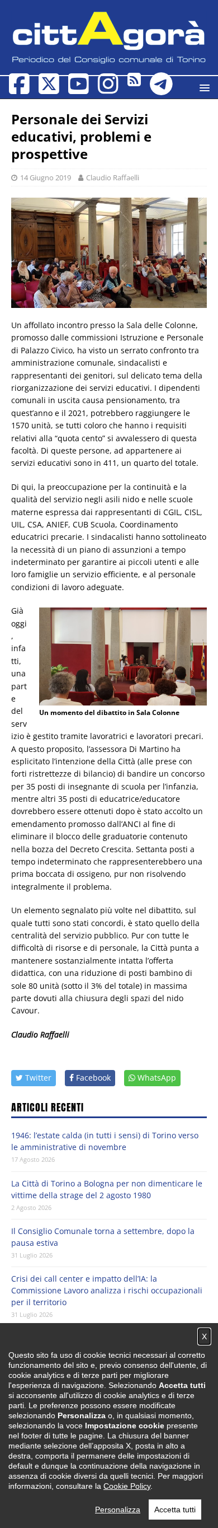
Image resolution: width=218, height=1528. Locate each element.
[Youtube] (78, 89)
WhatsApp (155, 1077)
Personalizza (117, 1509)
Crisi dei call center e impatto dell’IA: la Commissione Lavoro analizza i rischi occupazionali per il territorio (106, 1290)
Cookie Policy (126, 1486)
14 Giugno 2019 (45, 177)
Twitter (37, 1077)
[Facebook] (19, 89)
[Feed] (134, 82)
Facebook (92, 1077)
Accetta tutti (175, 1509)
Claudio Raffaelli (112, 177)
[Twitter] (49, 89)
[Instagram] (108, 89)
